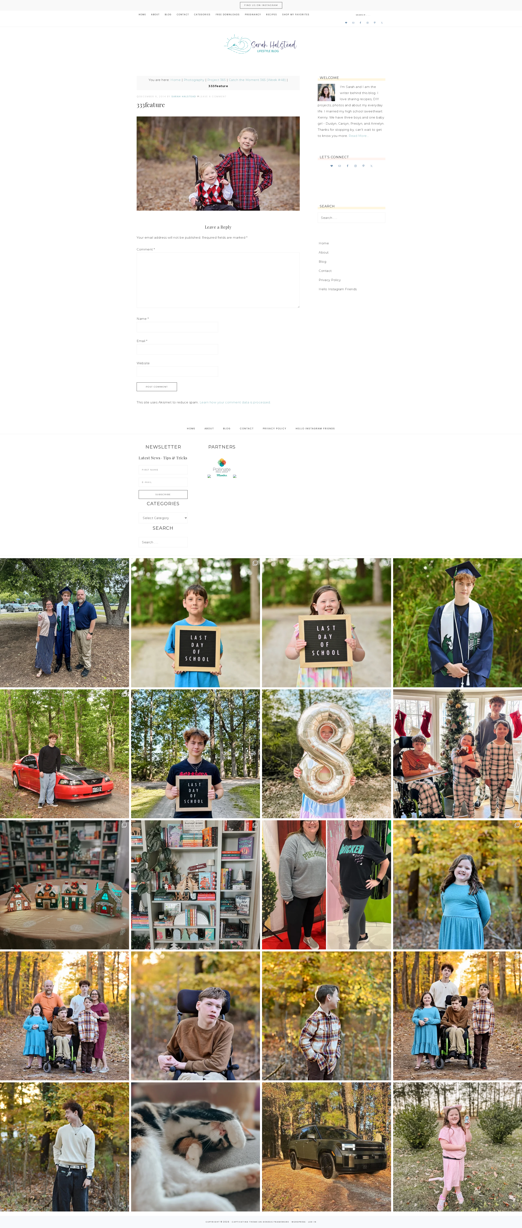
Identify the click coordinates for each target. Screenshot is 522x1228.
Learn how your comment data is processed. (235, 402)
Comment (146, 249)
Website (143, 363)
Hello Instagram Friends (338, 289)
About (324, 252)
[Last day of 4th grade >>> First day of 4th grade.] (195, 622)
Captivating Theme (245, 1222)
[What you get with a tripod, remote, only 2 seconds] (64, 1016)
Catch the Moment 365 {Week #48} (257, 80)
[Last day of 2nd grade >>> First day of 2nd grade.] (326, 622)
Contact (325, 271)
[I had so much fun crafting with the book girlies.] (64, 884)
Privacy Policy (330, 280)
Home (175, 80)
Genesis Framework (276, 1222)
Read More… (359, 136)
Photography (194, 80)
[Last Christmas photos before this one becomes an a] (64, 1146)
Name (143, 319)
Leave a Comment (213, 96)
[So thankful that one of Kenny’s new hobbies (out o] (326, 1146)
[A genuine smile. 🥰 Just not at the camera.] (326, 1016)
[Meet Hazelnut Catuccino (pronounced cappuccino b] (195, 1146)
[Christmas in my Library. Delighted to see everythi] (195, 884)
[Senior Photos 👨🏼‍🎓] (64, 753)
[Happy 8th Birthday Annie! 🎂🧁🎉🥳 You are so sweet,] (326, 753)
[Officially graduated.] (64, 622)
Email (142, 341)
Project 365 (216, 80)
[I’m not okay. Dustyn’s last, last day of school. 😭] (195, 753)
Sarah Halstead (261, 45)
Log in (312, 1222)
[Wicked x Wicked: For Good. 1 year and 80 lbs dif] (326, 884)
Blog (322, 262)
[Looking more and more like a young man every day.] (195, 1016)
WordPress (299, 1222)
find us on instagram (261, 5)
